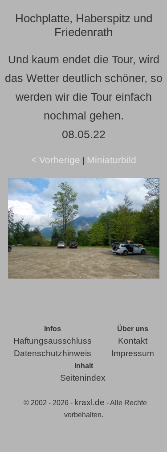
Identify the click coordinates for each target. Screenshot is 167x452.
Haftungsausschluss (52, 340)
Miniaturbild (111, 160)
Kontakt (132, 340)
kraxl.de (89, 402)
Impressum (132, 353)
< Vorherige (55, 160)
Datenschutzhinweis (52, 353)
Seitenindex (83, 377)
